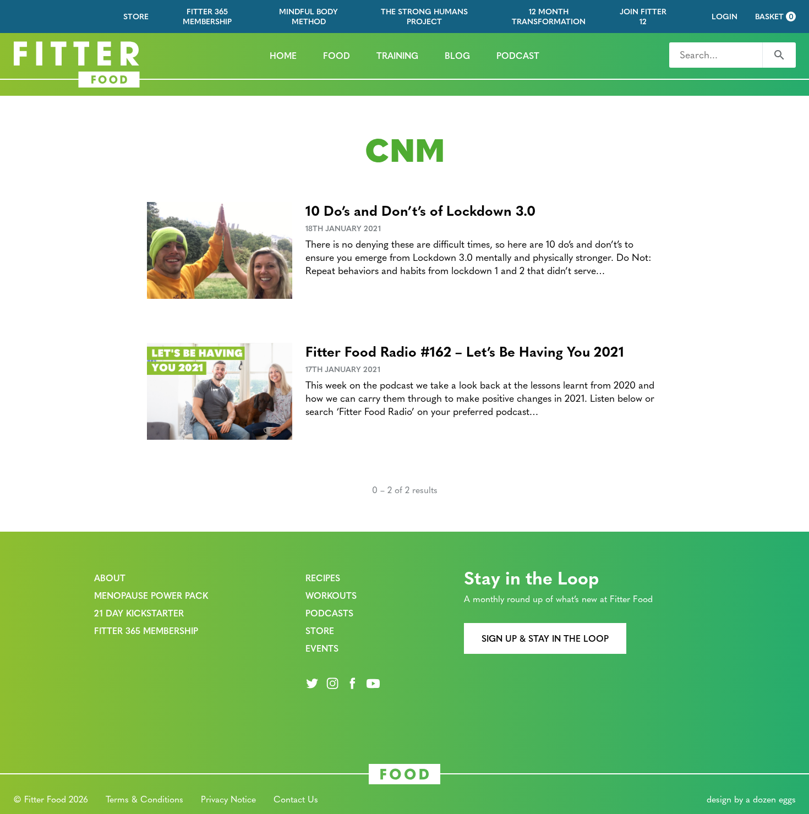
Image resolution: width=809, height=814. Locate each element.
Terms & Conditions (144, 799)
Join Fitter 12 (643, 16)
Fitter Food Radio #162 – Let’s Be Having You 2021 (464, 351)
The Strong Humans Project (424, 16)
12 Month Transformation (549, 16)
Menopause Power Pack (151, 595)
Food (336, 55)
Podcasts (329, 613)
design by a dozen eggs (751, 799)
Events (321, 648)
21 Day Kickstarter (139, 613)
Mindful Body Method (308, 16)
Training (397, 55)
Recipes (322, 577)
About (109, 577)
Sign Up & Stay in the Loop (545, 638)
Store (136, 16)
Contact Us (296, 799)
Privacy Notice (228, 799)
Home (283, 55)
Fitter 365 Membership (207, 16)
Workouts (331, 595)
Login (724, 16)
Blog (457, 55)
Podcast (517, 55)
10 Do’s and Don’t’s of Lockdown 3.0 (420, 210)
